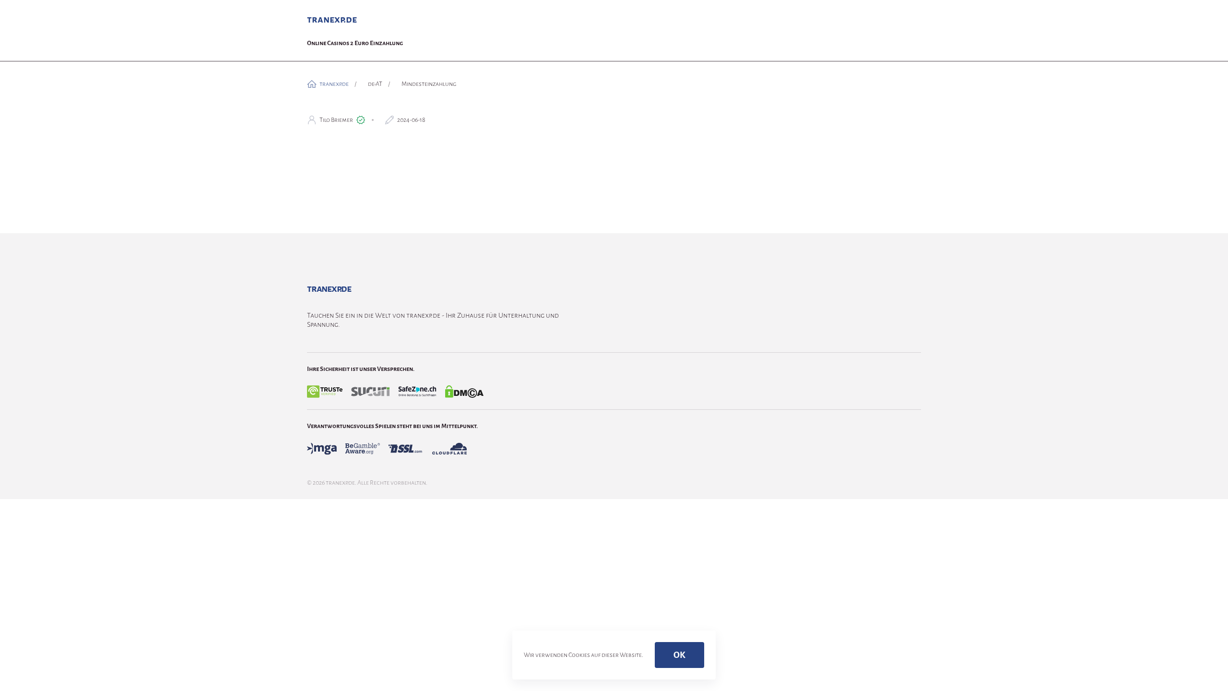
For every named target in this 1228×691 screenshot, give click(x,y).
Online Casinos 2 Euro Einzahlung (355, 43)
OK (679, 655)
